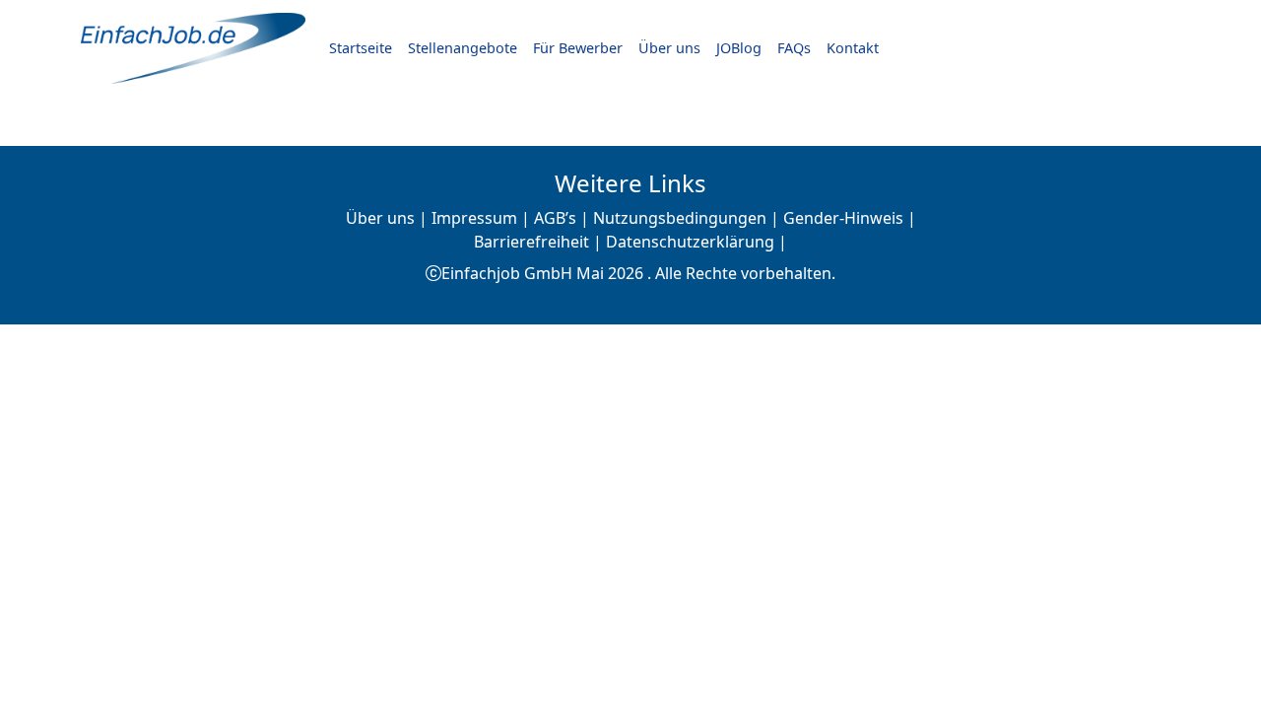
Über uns (669, 47)
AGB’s (555, 218)
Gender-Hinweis (843, 218)
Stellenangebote (462, 47)
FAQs (794, 47)
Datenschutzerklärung (690, 241)
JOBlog (739, 47)
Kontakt (853, 47)
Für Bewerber (578, 47)
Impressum (474, 218)
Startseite (360, 47)
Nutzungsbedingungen (679, 218)
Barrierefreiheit (531, 241)
